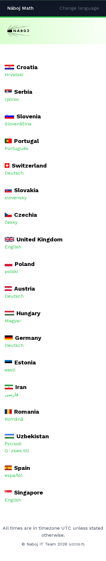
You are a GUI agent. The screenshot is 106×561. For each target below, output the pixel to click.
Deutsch (14, 173)
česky (11, 222)
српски (12, 99)
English (13, 247)
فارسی (12, 394)
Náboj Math (20, 8)
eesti (10, 370)
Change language (79, 8)
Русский (13, 443)
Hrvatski (14, 74)
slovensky (15, 197)
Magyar (13, 320)
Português (16, 148)
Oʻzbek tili (17, 450)
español (13, 475)
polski (11, 271)
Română (14, 419)
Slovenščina (18, 124)
